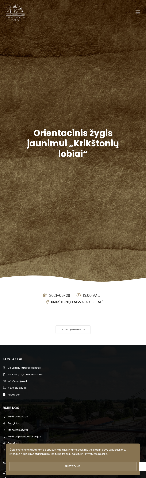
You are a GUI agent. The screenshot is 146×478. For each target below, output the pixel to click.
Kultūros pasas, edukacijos (24, 436)
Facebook (14, 394)
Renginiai (13, 423)
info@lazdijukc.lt (18, 381)
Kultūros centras (18, 416)
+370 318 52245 (17, 388)
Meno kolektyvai (18, 430)
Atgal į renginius (73, 329)
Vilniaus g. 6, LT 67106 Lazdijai (25, 374)
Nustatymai (73, 466)
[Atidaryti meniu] (138, 12)
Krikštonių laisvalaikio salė (77, 302)
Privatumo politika (96, 454)
